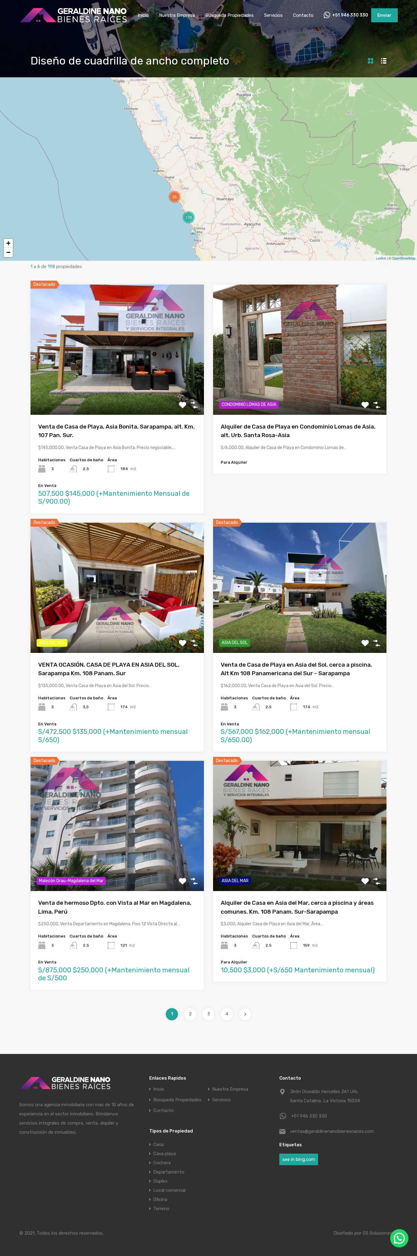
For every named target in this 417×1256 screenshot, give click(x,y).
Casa (158, 1144)
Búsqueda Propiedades (229, 15)
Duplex (160, 1181)
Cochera (162, 1163)
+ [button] (8, 243)
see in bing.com (298, 1159)
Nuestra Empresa (177, 15)
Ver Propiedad (117, 388)
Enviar (384, 15)
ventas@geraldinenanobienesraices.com (328, 1131)
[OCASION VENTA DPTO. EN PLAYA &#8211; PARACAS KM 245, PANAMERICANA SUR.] (196, 237)
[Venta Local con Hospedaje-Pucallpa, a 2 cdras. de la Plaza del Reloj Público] (244, 83)
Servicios (273, 15)
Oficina (160, 1199)
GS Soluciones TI (380, 1233)
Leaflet (381, 258)
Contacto (303, 15)
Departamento (168, 1172)
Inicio (143, 15)
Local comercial (169, 1190)
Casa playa (164, 1153)
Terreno (161, 1208)
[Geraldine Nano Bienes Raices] (73, 21)
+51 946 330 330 (350, 15)
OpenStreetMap (403, 258)
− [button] (8, 252)
